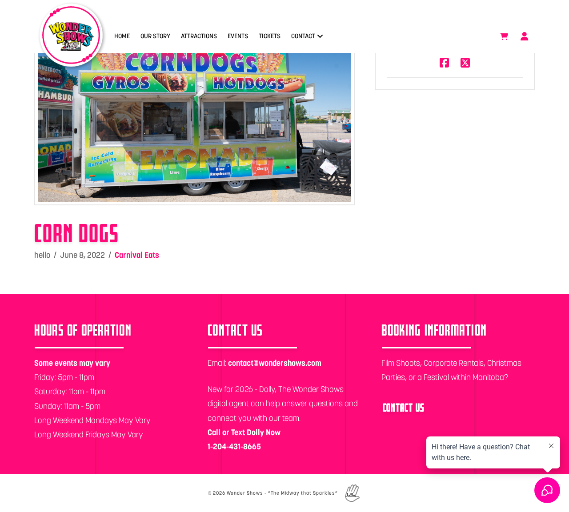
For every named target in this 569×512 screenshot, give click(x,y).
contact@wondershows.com (274, 363)
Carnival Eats (137, 255)
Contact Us (404, 407)
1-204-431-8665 (234, 446)
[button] (504, 36)
